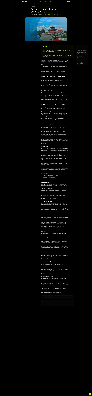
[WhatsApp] (51, 297)
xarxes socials (50, 98)
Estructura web (78, 57)
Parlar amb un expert (44, 304)
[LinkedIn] (47, 297)
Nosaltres (50, 1)
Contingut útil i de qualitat (79, 56)
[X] (49, 297)
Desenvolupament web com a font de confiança (81, 50)
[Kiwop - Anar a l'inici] (24, 1)
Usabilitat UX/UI (78, 53)
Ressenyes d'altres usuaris (80, 63)
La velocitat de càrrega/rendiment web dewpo (81, 52)
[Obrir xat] (90, 394)
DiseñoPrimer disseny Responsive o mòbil (81, 62)
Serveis (41, 1)
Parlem (68, 1)
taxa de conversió (63, 161)
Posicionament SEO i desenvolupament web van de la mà (82, 60)
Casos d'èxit (46, 1)
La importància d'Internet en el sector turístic (81, 48)
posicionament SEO (44, 255)
